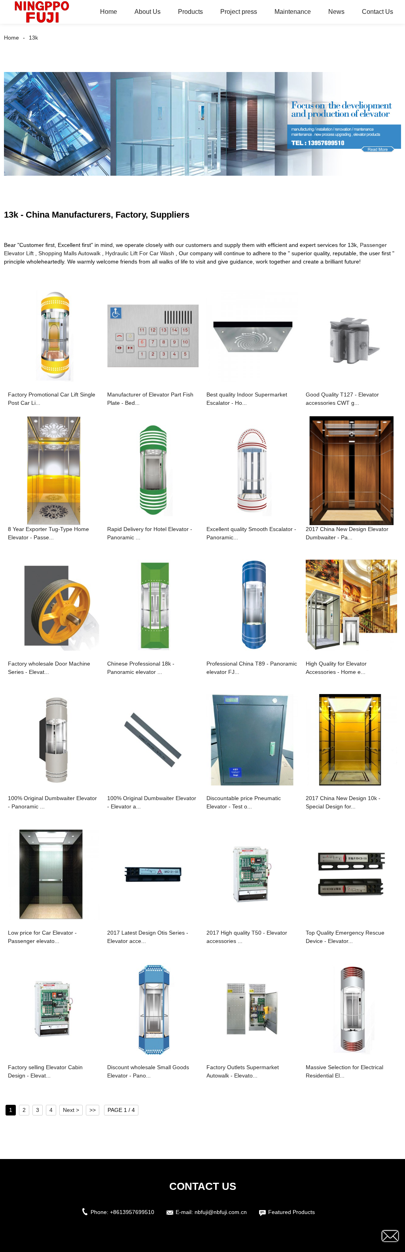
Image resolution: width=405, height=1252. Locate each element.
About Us (147, 11)
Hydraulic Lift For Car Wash (139, 253)
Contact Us (377, 11)
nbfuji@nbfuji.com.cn (221, 1212)
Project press (238, 11)
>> (92, 1110)
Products (190, 11)
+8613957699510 (132, 1212)
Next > (71, 1110)
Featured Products (291, 1212)
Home (108, 11)
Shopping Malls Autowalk (69, 253)
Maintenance (292, 11)
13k (33, 37)
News (336, 11)
